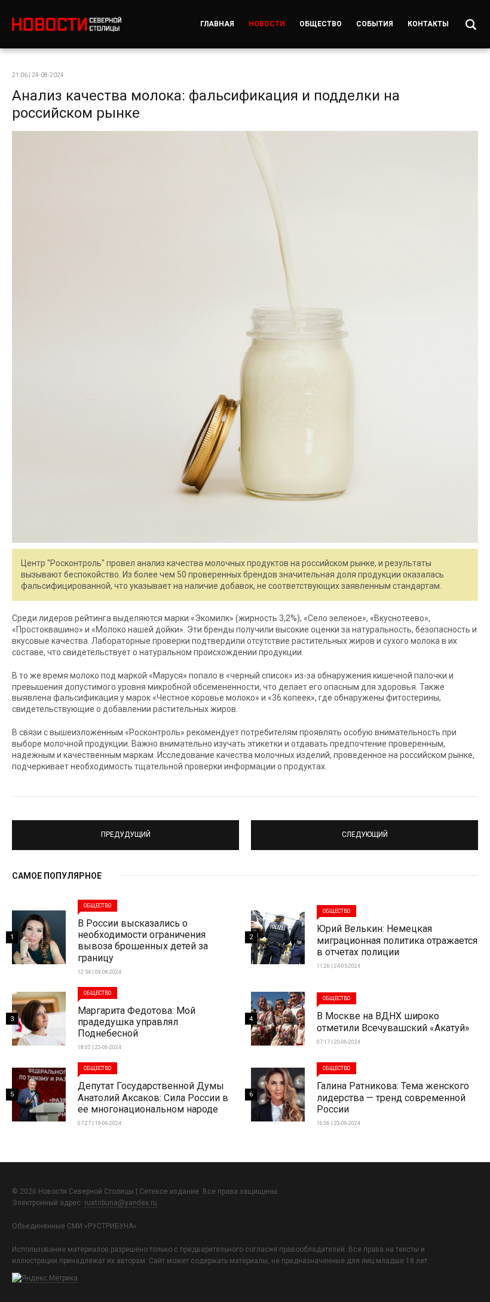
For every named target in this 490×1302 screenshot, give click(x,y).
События (374, 24)
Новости (267, 24)
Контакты (428, 24)
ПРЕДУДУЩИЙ (126, 829)
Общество (320, 24)
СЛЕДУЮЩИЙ (364, 829)
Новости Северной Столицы (66, 24)
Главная (217, 24)
